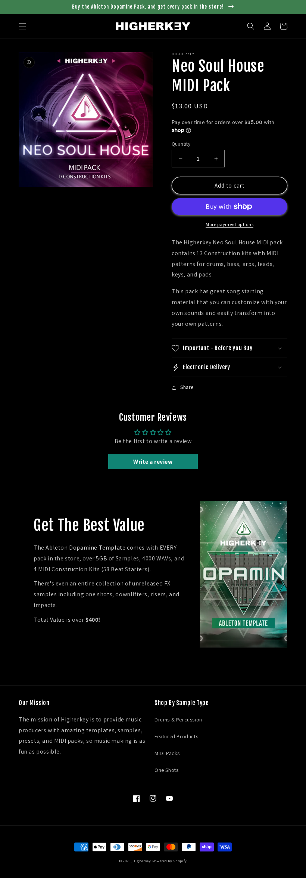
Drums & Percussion (178, 719)
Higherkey (141, 861)
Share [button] (187, 387)
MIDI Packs (167, 753)
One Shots (166, 770)
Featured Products (176, 736)
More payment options (229, 224)
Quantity (181, 144)
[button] (22, 26)
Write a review (152, 462)
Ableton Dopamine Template (85, 547)
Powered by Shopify (169, 861)
